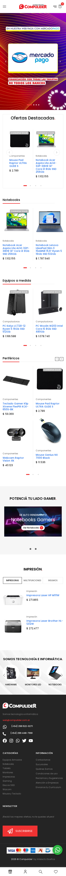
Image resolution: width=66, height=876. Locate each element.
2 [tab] (30, 185)
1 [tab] (25, 185)
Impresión (31, 591)
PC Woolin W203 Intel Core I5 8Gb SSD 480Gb (49, 329)
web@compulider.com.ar (16, 720)
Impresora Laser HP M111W (42, 595)
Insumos (53, 580)
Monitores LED (33, 684)
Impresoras (12, 580)
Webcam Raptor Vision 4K (13, 459)
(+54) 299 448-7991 (21, 732)
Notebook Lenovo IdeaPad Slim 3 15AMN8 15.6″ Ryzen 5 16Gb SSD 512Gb (49, 249)
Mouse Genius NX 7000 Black (47, 456)
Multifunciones (32, 580)
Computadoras (11, 321)
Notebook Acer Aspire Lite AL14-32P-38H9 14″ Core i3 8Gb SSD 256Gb (46, 166)
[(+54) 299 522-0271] (5, 727)
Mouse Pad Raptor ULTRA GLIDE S (18, 163)
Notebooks (41, 155)
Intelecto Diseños (46, 859)
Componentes (17, 155)
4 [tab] (40, 185)
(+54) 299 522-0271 (22, 726)
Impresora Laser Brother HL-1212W (44, 622)
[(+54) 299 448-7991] (4, 734)
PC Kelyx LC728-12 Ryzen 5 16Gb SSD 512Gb (14, 329)
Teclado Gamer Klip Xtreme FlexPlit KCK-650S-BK (15, 406)
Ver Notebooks (31, 527)
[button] (60, 6)
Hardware (11, 684)
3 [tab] (35, 185)
